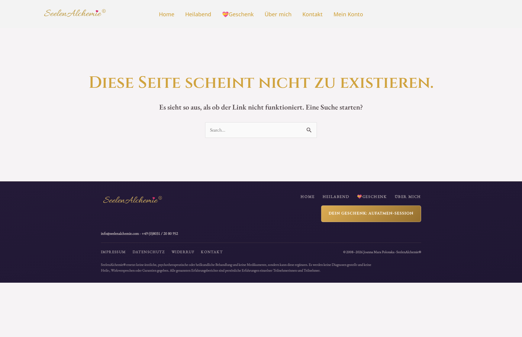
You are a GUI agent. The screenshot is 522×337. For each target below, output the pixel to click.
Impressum (113, 251)
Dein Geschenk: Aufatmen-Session (371, 213)
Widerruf (183, 251)
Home (166, 14)
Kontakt (312, 14)
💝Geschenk (238, 14)
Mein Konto (348, 14)
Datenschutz (149, 251)
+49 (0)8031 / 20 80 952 (160, 233)
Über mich (278, 14)
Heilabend (198, 14)
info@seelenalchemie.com (120, 233)
